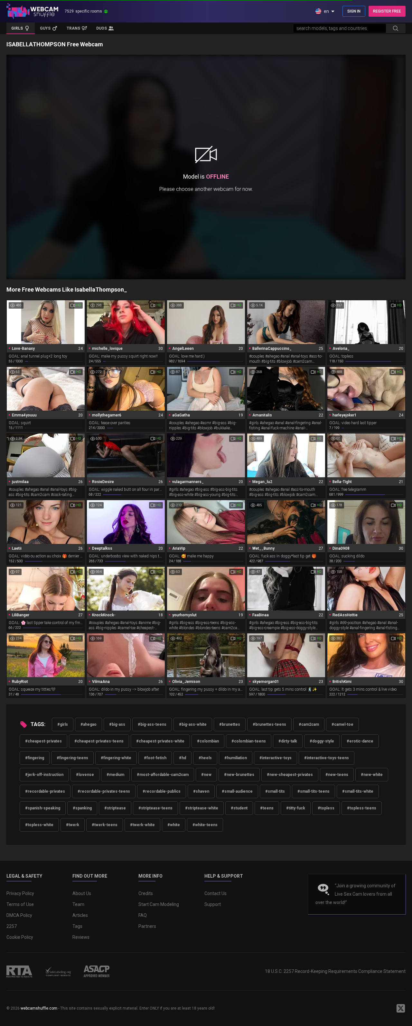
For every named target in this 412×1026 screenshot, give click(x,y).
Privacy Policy (20, 893)
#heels (205, 758)
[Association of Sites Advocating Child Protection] (96, 971)
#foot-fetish (155, 758)
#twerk (72, 825)
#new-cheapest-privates (290, 774)
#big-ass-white (193, 724)
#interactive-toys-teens (326, 758)
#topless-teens (361, 808)
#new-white (372, 774)
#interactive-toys (275, 758)
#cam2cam (309, 724)
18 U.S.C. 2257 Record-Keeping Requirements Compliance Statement (335, 971)
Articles (80, 915)
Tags (77, 926)
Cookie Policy (19, 937)
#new (206, 774)
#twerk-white (142, 825)
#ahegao (88, 724)
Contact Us (215, 893)
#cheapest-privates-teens (99, 741)
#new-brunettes (239, 774)
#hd (182, 758)
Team (78, 904)
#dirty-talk (287, 741)
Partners (147, 926)
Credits (145, 893)
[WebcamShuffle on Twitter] (401, 1008)
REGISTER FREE (387, 11)
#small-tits (275, 791)
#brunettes (229, 724)
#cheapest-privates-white (160, 741)
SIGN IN (353, 11)
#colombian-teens (248, 741)
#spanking (82, 808)
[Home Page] (32, 11)
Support (212, 904)
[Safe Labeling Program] (58, 971)
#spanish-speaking (42, 808)
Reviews (80, 937)
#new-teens (336, 774)
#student (239, 808)
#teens (267, 808)
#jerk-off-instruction (44, 774)
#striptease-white (201, 808)
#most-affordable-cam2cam (163, 774)
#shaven (201, 791)
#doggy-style (322, 741)
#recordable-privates (45, 791)
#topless (326, 808)
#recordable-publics (162, 791)
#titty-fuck (295, 808)
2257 (11, 926)
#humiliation (235, 758)
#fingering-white (116, 758)
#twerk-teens (104, 825)
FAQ (142, 915)
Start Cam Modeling (158, 904)
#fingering (34, 758)
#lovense (85, 774)
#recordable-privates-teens (104, 791)
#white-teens (205, 825)
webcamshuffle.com (39, 1008)
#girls (62, 724)
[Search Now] (395, 28)
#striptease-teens (155, 808)
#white (173, 825)
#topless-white (39, 825)
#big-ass (117, 724)
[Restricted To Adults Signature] (19, 971)
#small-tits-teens (313, 791)
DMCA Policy (19, 915)
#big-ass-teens (152, 724)
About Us (81, 893)
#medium (115, 774)
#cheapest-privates (43, 741)
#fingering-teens (72, 758)
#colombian (208, 741)
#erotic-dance (360, 741)
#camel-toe (342, 724)
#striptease (115, 808)
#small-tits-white (357, 791)
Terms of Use (20, 904)
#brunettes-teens (269, 724)
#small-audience (237, 791)
